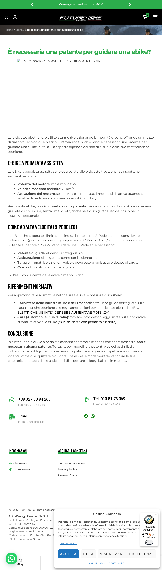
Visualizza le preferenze (127, 554)
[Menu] (155, 515)
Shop (20, 564)
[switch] (149, 542)
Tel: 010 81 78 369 (109, 399)
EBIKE (19, 30)
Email (23, 416)
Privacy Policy (115, 562)
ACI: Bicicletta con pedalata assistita (87, 322)
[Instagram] (93, 416)
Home (9, 30)
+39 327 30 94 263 (34, 399)
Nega (88, 554)
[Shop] (20, 560)
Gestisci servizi (68, 543)
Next (130, 4)
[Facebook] (86, 416)
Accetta (68, 554)
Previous (32, 4)
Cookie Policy (97, 562)
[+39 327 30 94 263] (12, 400)
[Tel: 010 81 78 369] (87, 399)
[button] (155, 17)
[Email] (12, 417)
